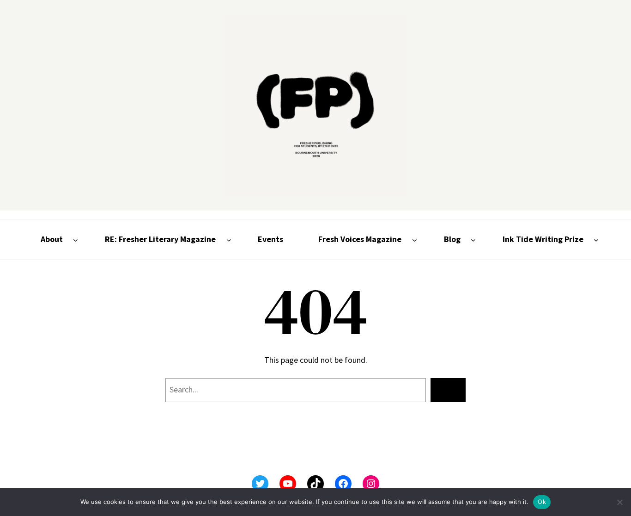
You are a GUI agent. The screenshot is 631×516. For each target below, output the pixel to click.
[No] (619, 502)
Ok (542, 501)
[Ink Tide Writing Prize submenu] (596, 239)
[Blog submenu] (473, 239)
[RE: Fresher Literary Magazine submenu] (228, 239)
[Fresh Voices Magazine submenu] (414, 239)
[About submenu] (75, 239)
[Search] (448, 390)
